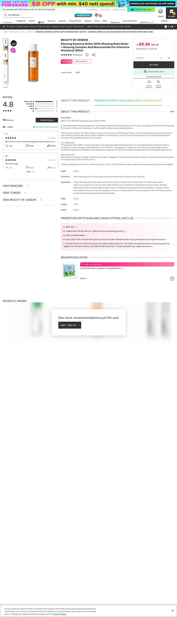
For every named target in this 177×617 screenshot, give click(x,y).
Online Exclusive (147, 22)
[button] (171, 13)
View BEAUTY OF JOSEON (20, 199)
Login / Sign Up (68, 325)
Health (32, 21)
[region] (88, 611)
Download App (91, 9)
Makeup (87, 21)
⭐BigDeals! (20, 21)
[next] (153, 21)
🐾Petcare (115, 22)
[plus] (169, 58)
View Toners (12, 192)
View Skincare (13, 185)
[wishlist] (87, 55)
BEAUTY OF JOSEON (74, 40)
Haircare (62, 21)
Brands (164, 21)
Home (97, 21)
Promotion (7, 22)
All (4, 127)
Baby (105, 21)
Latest (10, 127)
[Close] (173, 611)
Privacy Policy (59, 614)
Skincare (51, 21)
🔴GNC (41, 22)
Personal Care (75, 21)
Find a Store (105, 9)
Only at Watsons (130, 21)
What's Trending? (119, 9)
